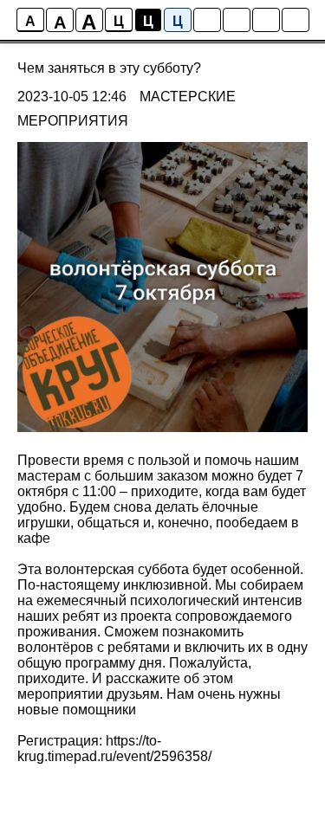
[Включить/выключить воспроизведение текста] (236, 20)
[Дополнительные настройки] (266, 20)
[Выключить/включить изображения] (207, 20)
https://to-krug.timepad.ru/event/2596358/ (114, 748)
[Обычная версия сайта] (295, 20)
